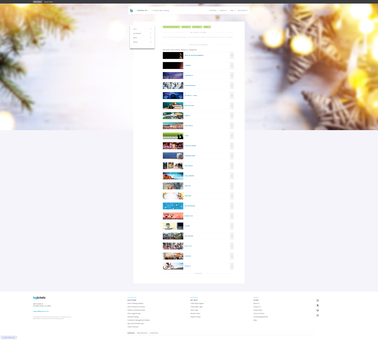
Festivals (189, 125)
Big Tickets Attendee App (135, 323)
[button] (142, 10)
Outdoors (189, 236)
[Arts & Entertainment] (173, 55)
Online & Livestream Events (136, 310)
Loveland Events (153, 333)
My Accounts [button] (242, 10)
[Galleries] (173, 165)
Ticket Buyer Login (196, 307)
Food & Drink (190, 146)
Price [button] (135, 42)
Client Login (194, 310)
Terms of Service (258, 313)
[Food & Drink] (173, 145)
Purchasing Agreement (260, 317)
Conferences (190, 85)
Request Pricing (195, 317)
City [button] (135, 29)
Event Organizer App (133, 313)
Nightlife (189, 216)
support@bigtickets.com (41, 311)
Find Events (213, 10)
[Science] (173, 256)
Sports (188, 266)
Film (186, 136)
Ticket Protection (132, 327)
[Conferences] (173, 85)
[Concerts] (173, 75)
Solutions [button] (223, 10)
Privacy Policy (257, 310)
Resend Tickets (48, 2)
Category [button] (137, 33)
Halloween (189, 176)
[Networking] (173, 206)
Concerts (189, 75)
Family (187, 115)
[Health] (173, 185)
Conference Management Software (138, 320)
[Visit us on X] (330, 305)
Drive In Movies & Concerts (136, 307)
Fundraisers (190, 156)
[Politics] (173, 246)
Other (187, 226)
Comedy (188, 65)
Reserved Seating (133, 317)
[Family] (173, 115)
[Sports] (173, 266)
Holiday (188, 196)
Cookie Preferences (9, 337)
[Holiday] (173, 195)
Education (189, 105)
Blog (254, 320)
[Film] (173, 135)
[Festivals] (173, 125)
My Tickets (37, 2)
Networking (190, 206)
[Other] (173, 226)
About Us (256, 303)
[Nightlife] (173, 216)
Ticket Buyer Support (197, 303)
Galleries (189, 166)
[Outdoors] (173, 236)
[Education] (173, 105)
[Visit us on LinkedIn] (330, 315)
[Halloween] (173, 175)
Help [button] (231, 10)
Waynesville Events (142, 333)
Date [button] (135, 38)
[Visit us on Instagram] (330, 310)
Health (188, 186)
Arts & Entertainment (194, 55)
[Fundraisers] (173, 155)
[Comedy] (173, 65)
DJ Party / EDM (191, 95)
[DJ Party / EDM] (173, 95)
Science (188, 256)
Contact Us (257, 307)
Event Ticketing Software (135, 303)
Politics (188, 246)
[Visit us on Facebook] (330, 300)
